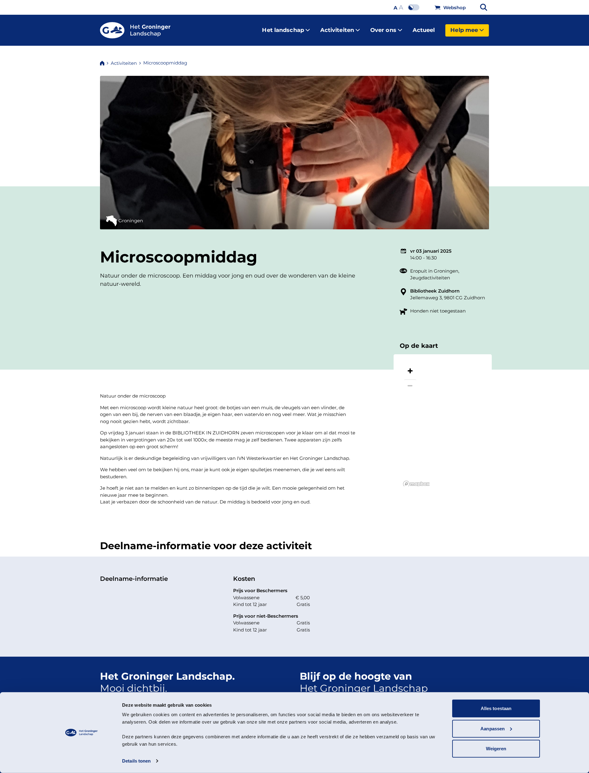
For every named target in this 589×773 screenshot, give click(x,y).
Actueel (424, 30)
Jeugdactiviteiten (430, 278)
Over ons (383, 30)
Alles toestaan (496, 708)
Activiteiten (337, 30)
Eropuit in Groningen (434, 271)
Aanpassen (492, 728)
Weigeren (496, 748)
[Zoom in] (410, 371)
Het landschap (283, 30)
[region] (443, 420)
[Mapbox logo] (416, 483)
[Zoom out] (410, 385)
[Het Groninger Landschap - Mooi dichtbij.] (135, 30)
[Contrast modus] (415, 7)
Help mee (464, 30)
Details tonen (136, 760)
